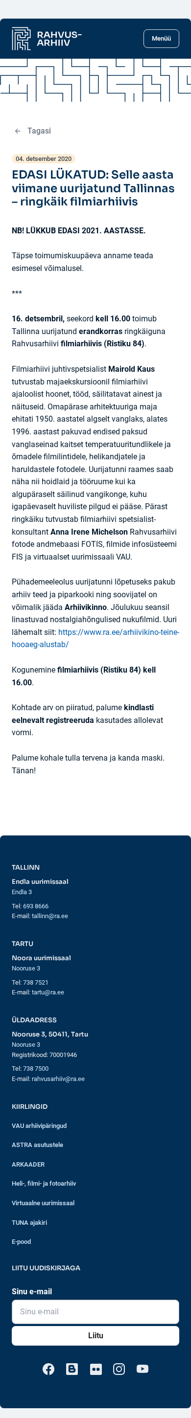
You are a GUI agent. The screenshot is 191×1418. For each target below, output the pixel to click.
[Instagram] (119, 1369)
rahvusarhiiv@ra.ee (58, 1078)
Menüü (161, 38)
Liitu (95, 1335)
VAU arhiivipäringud (39, 1125)
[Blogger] (72, 1369)
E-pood (21, 1241)
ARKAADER (28, 1164)
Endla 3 (22, 892)
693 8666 (35, 906)
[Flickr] (95, 1369)
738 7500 (35, 1068)
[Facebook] (48, 1369)
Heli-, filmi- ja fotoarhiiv (44, 1183)
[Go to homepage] (47, 38)
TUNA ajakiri (29, 1222)
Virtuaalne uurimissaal (43, 1203)
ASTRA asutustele (37, 1144)
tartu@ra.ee (48, 992)
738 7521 (35, 982)
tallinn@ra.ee (50, 916)
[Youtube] (142, 1369)
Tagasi (39, 130)
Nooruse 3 (26, 968)
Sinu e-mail (32, 1291)
